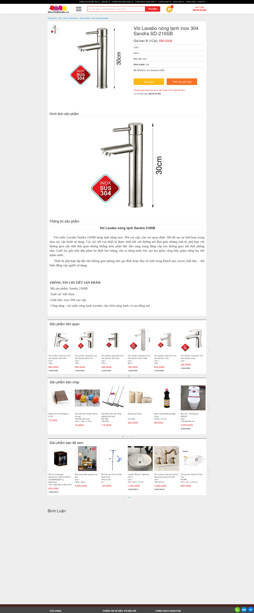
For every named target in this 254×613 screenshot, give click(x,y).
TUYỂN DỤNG (163, 2)
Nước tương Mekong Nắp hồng (164, 415)
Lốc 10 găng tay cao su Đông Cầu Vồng (113, 475)
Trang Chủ (52, 18)
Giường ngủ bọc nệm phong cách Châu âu (166, 475)
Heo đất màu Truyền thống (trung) (86, 415)
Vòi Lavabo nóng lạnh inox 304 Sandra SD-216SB (59, 475)
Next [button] (209, 350)
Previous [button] (45, 350)
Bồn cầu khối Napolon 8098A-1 (137, 475)
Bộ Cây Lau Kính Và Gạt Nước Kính (85, 475)
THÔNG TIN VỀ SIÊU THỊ (88, 2)
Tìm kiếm (152, 8)
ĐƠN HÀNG (177, 2)
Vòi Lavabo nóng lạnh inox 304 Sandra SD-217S (192, 357)
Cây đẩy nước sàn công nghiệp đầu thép (111, 415)
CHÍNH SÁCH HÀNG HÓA (144, 2)
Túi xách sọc (186, 474)
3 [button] (131, 436)
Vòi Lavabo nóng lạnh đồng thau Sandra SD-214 (112, 357)
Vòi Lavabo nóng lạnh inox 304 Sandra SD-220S (139, 357)
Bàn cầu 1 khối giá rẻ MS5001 (189, 415)
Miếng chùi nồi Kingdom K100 (58, 415)
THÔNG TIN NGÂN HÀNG (121, 2)
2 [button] (129, 375)
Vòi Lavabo (85, 18)
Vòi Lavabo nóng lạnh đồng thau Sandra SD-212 (59, 357)
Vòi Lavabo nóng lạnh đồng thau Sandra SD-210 (86, 357)
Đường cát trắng (134, 413)
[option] (61, 350)
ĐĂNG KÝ (201, 2)
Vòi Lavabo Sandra (100, 18)
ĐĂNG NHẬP (191, 2)
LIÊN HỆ (105, 2)
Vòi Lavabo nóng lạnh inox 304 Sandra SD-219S (165, 357)
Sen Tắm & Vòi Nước (68, 18)
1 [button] (125, 375)
